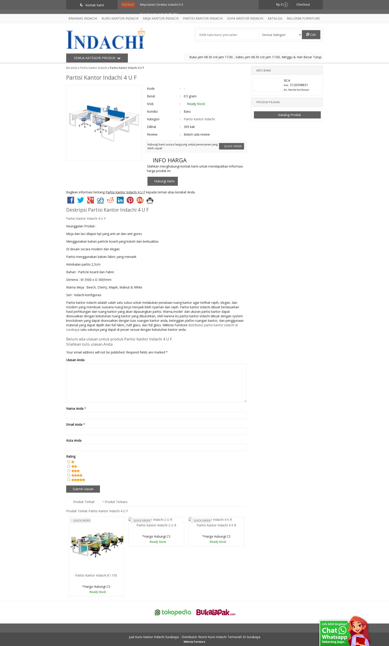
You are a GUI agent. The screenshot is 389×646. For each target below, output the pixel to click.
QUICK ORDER (232, 146)
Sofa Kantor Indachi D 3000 (158, 33)
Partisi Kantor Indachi (199, 119)
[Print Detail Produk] (149, 202)
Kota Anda (73, 440)
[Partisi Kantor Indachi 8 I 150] (96, 544)
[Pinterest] (130, 202)
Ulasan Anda (75, 360)
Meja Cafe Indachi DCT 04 (157, 42)
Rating (70, 456)
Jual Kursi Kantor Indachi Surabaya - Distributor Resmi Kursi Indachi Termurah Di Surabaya (194, 637)
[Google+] (90, 202)
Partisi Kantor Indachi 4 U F (101, 77)
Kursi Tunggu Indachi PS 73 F (159, 14)
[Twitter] (80, 202)
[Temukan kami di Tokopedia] (173, 612)
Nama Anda (75, 408)
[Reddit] (110, 202)
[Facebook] (70, 202)
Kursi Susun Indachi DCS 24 (158, 71)
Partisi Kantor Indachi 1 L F (157, 52)
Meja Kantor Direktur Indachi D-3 (161, 5)
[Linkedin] (120, 202)
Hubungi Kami (163, 181)
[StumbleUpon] (140, 202)
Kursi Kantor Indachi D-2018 (158, 23)
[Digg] (100, 202)
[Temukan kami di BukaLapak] (216, 612)
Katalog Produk (289, 115)
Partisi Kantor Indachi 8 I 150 (96, 575)
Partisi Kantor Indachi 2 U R (156, 525)
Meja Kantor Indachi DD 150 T (159, 61)
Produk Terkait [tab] (83, 502)
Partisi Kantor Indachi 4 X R (216, 525)
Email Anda (74, 424)
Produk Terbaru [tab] (115, 502)
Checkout (302, 4)
